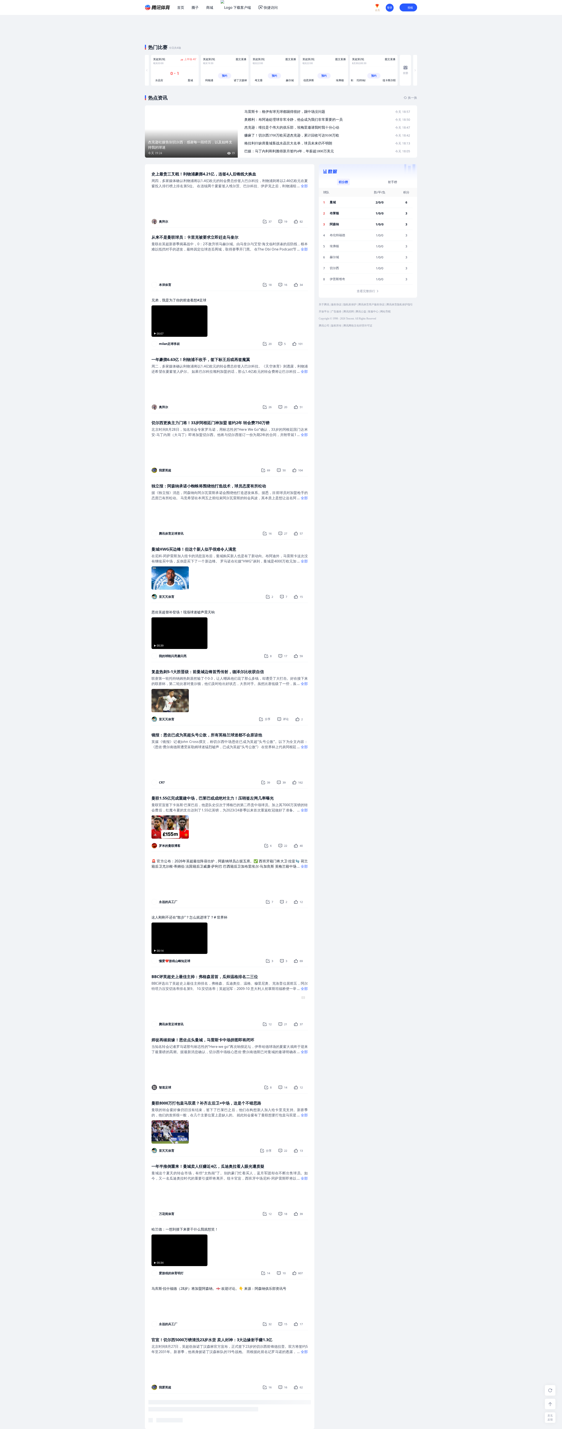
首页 (180, 7)
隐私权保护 (350, 304)
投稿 (410, 7)
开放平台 (324, 311)
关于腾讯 (324, 304)
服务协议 (336, 304)
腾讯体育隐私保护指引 (399, 304)
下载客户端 (242, 7)
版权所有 (336, 325)
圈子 (195, 7)
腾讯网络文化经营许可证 (357, 325)
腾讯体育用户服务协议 (371, 304)
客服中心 (373, 311)
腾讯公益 (361, 311)
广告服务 (336, 311)
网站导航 (385, 311)
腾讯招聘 (348, 311)
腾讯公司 (324, 325)
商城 (209, 7)
